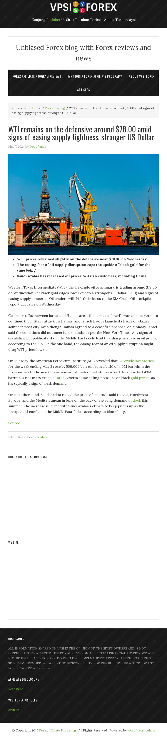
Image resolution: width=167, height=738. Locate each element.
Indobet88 (55, 19)
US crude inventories (136, 361)
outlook (134, 400)
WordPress (135, 730)
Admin (150, 730)
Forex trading (37, 437)
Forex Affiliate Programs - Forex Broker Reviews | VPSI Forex (83, 7)
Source (14, 423)
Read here (15, 689)
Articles (14, 710)
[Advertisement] (83, 494)
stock (61, 378)
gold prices (140, 378)
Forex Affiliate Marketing (57, 730)
